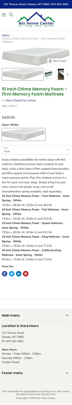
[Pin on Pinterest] (25, 274)
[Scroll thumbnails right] (67, 74)
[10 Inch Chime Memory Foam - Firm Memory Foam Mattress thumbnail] (22, 74)
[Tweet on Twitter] (11, 274)
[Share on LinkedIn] (18, 274)
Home (5, 35)
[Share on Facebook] (4, 274)
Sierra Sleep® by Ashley (21, 100)
